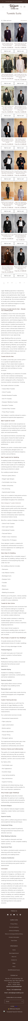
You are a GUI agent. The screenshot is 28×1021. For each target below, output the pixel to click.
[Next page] (24, 282)
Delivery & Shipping (14, 930)
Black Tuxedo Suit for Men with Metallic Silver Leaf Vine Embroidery (7, 235)
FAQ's (14, 966)
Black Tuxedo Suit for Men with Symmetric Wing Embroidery (20, 267)
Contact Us (14, 960)
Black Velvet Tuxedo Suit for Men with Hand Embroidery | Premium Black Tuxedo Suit (7, 108)
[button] (3, 6)
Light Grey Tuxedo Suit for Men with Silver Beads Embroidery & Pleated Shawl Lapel (20, 204)
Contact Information (14, 937)
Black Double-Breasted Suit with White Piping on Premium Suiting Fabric (7, 75)
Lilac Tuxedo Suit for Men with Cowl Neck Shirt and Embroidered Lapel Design (20, 76)
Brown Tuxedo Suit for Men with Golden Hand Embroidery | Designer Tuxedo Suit (7, 268)
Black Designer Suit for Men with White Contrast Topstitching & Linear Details (7, 140)
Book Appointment (14, 953)
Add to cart (7, 51)
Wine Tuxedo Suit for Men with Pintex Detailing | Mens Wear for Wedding (20, 44)
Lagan (16, 1006)
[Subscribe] (22, 1001)
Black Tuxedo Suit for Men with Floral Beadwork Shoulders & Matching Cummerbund (20, 236)
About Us (14, 956)
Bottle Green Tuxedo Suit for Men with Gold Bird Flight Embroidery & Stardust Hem (7, 204)
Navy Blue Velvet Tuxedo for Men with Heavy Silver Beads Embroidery (20, 172)
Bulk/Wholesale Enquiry (14, 970)
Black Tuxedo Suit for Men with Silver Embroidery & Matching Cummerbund (7, 172)
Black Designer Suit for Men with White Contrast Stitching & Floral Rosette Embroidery (20, 108)
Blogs (14, 963)
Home (14, 950)
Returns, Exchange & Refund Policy (14, 934)
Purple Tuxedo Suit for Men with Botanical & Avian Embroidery (7, 44)
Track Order (14, 940)
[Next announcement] (25, 1)
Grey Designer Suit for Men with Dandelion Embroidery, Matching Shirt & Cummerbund (20, 140)
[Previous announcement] (2, 1)
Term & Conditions (14, 927)
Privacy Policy (14, 924)
